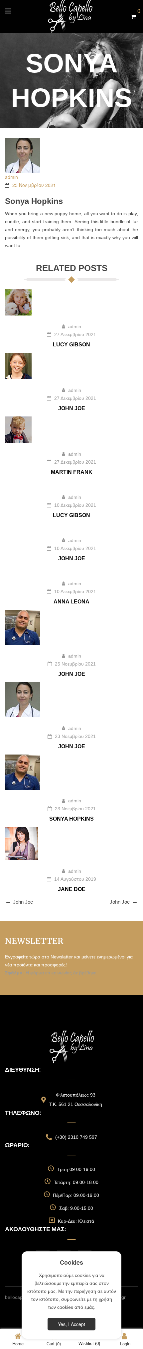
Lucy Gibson (71, 344)
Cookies (71, 1262)
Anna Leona (71, 601)
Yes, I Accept (71, 1324)
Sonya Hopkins (71, 819)
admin (11, 177)
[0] (133, 17)
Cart (54, 1343)
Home (18, 1343)
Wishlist (89, 1343)
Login (125, 1343)
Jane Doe (71, 889)
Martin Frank (71, 472)
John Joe (71, 408)
